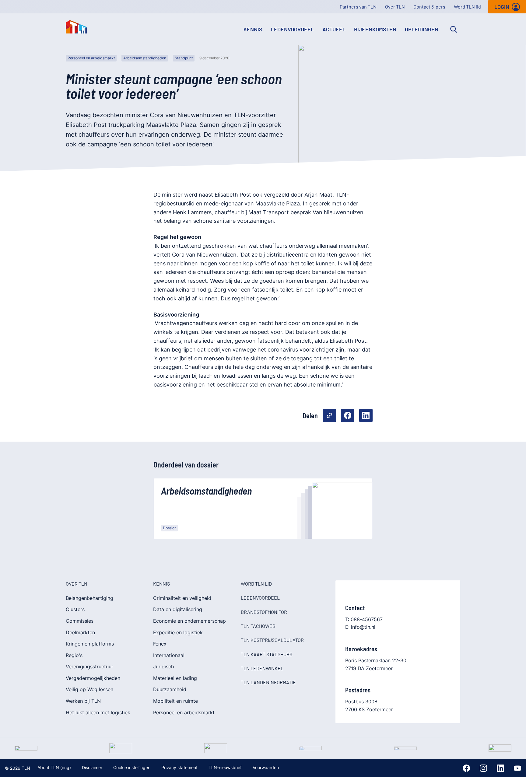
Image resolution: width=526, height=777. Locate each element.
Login (501, 6)
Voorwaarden (266, 767)
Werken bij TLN (83, 701)
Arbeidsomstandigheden (144, 58)
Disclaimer (92, 767)
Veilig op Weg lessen (89, 689)
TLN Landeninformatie (268, 682)
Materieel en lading (175, 678)
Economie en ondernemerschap (189, 621)
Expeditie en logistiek (178, 632)
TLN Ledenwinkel (262, 668)
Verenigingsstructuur (89, 666)
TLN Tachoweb (258, 626)
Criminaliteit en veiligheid (182, 598)
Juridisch (163, 666)
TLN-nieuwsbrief (225, 767)
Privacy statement (179, 767)
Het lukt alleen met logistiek (98, 712)
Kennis (253, 29)
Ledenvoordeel (292, 29)
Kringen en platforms (90, 644)
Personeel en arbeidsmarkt (91, 58)
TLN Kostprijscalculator (272, 640)
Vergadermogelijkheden (93, 678)
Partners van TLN (358, 6)
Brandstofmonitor (264, 612)
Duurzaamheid (169, 689)
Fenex (160, 644)
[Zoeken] (453, 29)
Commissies (79, 621)
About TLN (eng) (54, 767)
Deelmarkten (80, 632)
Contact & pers (429, 6)
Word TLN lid (467, 6)
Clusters (75, 609)
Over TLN (395, 6)
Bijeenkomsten (375, 29)
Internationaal (168, 655)
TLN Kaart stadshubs (266, 654)
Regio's (74, 655)
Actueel (333, 29)
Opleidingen (421, 29)
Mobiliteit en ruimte (175, 701)
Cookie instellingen (131, 767)
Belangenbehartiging (89, 598)
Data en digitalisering (177, 609)
